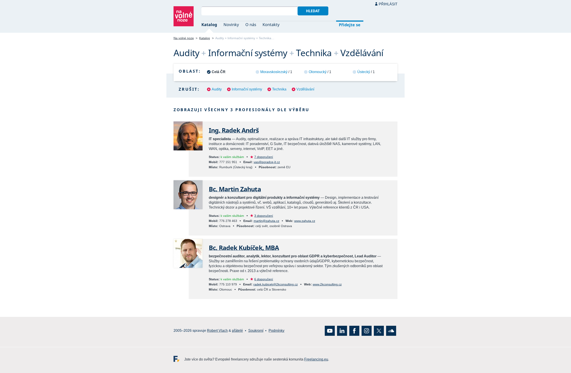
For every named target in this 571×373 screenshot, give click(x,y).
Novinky (231, 24)
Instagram (367, 331)
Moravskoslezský (274, 72)
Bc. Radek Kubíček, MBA (244, 247)
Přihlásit (388, 4)
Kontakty (271, 24)
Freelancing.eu (179, 359)
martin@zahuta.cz (266, 221)
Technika (279, 89)
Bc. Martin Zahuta (235, 189)
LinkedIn (342, 331)
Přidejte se (349, 24)
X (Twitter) (379, 331)
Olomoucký (318, 72)
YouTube (330, 331)
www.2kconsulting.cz (327, 284)
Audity (217, 89)
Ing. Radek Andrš (234, 130)
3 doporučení (263, 215)
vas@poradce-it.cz (267, 162)
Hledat (313, 10)
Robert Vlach (217, 330)
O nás (250, 24)
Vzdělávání (305, 89)
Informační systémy (247, 89)
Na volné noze (184, 38)
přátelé (237, 330)
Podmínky (276, 330)
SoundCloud (391, 331)
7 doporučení (263, 157)
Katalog (209, 24)
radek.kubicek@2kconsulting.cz (275, 284)
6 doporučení (263, 279)
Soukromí (255, 330)
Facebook (354, 331)
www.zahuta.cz (304, 221)
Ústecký (363, 72)
